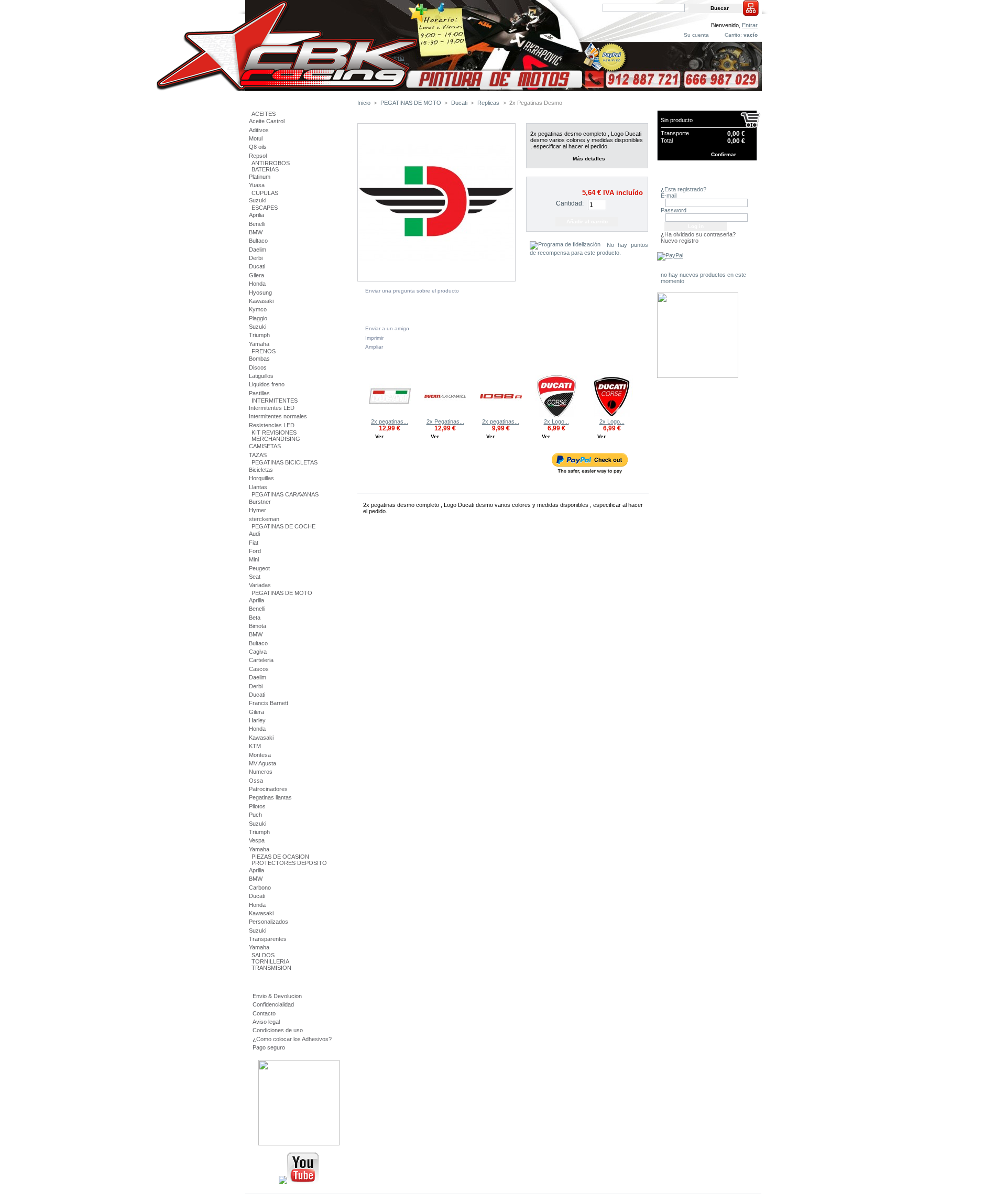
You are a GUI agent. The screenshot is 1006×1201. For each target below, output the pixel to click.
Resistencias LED (271, 425)
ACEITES (264, 114)
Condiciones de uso (278, 1030)
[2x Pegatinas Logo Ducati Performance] (445, 415)
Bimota (257, 626)
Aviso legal (266, 1022)
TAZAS (258, 455)
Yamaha (259, 344)
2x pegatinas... (389, 421)
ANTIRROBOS (271, 163)
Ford (255, 551)
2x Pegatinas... (445, 421)
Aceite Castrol (267, 121)
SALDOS (263, 955)
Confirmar (723, 154)
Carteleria (261, 660)
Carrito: (733, 35)
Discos (258, 367)
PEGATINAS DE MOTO (282, 593)
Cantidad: (570, 203)
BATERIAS (265, 169)
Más (393, 486)
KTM (255, 746)
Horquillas (261, 478)
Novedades (681, 266)
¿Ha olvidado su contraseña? (698, 234)
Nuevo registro (679, 240)
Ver (379, 436)
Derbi (256, 258)
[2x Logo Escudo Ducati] (612, 415)
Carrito (675, 105)
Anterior (359, 396)
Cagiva (258, 651)
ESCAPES (265, 207)
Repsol (258, 156)
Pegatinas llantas (270, 797)
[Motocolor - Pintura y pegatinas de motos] (503, 87)
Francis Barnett (268, 703)
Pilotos (257, 806)
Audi (254, 534)
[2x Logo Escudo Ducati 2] (556, 415)
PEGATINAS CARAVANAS (285, 494)
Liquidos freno (267, 384)
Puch (255, 815)
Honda (257, 283)
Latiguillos (261, 376)
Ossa (256, 780)
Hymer (257, 510)
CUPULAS (265, 193)
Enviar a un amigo (387, 328)
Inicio (363, 103)
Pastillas (259, 393)
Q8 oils (258, 147)
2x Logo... (556, 421)
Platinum (259, 177)
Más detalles (589, 158)
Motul (256, 138)
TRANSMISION (271, 968)
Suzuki (257, 200)
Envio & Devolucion (277, 996)
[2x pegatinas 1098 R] (501, 415)
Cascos (259, 669)
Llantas (258, 487)
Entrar (750, 25)
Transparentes (268, 939)
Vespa (257, 840)
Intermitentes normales (278, 416)
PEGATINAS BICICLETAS (285, 462)
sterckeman (264, 519)
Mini (254, 559)
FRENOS (264, 351)
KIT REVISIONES (274, 432)
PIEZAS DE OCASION (280, 856)
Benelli (257, 224)
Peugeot (259, 568)
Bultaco (258, 240)
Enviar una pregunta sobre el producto (412, 291)
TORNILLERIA (270, 961)
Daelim (257, 249)
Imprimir (374, 338)
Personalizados (268, 921)
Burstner (260, 502)
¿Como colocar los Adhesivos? (292, 1039)
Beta (254, 617)
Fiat (253, 542)
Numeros (260, 772)
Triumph (259, 335)
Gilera (256, 275)
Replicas (488, 103)
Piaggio (258, 318)
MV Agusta (262, 763)
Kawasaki (261, 301)
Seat (254, 577)
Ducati (257, 266)
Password (673, 210)
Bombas (259, 358)
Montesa (260, 755)
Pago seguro (269, 1047)
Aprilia (256, 215)
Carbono (260, 887)
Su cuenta (696, 35)
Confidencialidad (273, 1004)
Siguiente (643, 396)
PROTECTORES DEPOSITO (289, 863)
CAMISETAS (265, 446)
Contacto (264, 1013)
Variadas (260, 585)
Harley (257, 720)
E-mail (668, 195)
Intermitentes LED (271, 408)
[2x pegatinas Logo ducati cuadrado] (390, 415)
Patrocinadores (268, 789)
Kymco (258, 309)
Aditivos (259, 130)
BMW (256, 232)
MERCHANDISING (276, 439)
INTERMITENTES (275, 400)
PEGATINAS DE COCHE (283, 526)
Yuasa (257, 185)
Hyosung (260, 292)
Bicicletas (261, 470)
